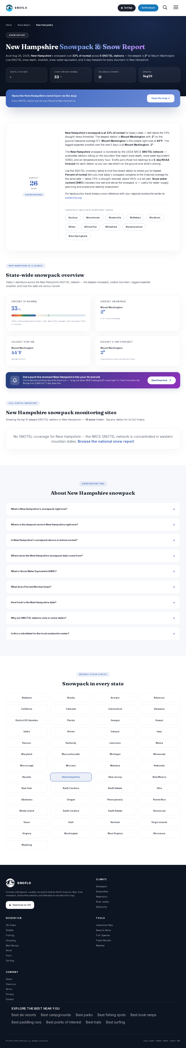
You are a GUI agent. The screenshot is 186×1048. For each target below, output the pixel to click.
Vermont (115, 822)
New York (27, 788)
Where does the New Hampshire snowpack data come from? (47, 555)
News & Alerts (103, 930)
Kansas (26, 743)
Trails (9, 955)
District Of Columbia (27, 720)
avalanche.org (73, 197)
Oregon (71, 799)
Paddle (9, 930)
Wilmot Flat (90, 227)
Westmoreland (134, 227)
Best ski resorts (24, 1015)
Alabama (27, 697)
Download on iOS (22, 905)
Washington (71, 833)
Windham (154, 217)
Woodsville (115, 217)
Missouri (71, 765)
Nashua (73, 217)
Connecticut (115, 709)
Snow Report (24, 25)
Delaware (159, 709)
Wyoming (27, 844)
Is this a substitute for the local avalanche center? (40, 633)
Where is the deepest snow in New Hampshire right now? (44, 524)
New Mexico (159, 777)
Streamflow (102, 891)
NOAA (158, 1040)
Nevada (26, 777)
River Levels (102, 901)
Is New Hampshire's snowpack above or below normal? (44, 540)
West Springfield (78, 236)
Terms (9, 989)
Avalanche (101, 906)
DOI (178, 1040)
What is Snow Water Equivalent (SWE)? (34, 571)
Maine (159, 743)
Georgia (115, 720)
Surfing (10, 960)
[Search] (165, 8)
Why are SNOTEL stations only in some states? (38, 618)
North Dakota (115, 788)
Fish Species (103, 935)
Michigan (115, 754)
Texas (26, 822)
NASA (172, 1040)
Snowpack (101, 886)
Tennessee (159, 810)
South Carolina (71, 810)
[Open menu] (175, 8)
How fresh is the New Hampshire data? (33, 602)
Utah (71, 822)
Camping (11, 940)
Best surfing (115, 1022)
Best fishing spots (112, 1015)
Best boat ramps (143, 1015)
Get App (128, 8)
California (26, 709)
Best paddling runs (26, 1022)
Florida (71, 720)
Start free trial (159, 380)
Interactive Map (104, 925)
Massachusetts (71, 754)
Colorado (71, 709)
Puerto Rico (159, 799)
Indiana (115, 731)
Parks (9, 950)
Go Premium (148, 8)
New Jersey (115, 777)
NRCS (165, 1040)
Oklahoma (26, 799)
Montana (115, 765)
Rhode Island (26, 810)
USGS (151, 1040)
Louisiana (115, 743)
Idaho (26, 731)
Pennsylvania (115, 799)
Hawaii (159, 720)
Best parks (84, 1015)
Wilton (72, 227)
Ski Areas (11, 925)
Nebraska (159, 765)
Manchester (93, 217)
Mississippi (26, 765)
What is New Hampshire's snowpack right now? (39, 509)
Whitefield (111, 227)
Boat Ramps (12, 945)
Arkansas (159, 697)
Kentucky (71, 743)
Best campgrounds (56, 1015)
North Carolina (71, 788)
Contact (10, 999)
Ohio (159, 788)
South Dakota (115, 810)
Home (9, 25)
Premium (11, 984)
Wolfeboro (135, 217)
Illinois (71, 731)
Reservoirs (101, 896)
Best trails (93, 1022)
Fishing (10, 935)
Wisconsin (159, 833)
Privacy (10, 994)
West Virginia (115, 833)
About (9, 979)
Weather (100, 945)
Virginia (26, 833)
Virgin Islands (159, 822)
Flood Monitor (103, 940)
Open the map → (160, 98)
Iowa (159, 731)
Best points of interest (63, 1022)
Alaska (71, 697)
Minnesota (159, 754)
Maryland (26, 754)
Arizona (115, 697)
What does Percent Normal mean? (31, 586)
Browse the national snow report (106, 441)
